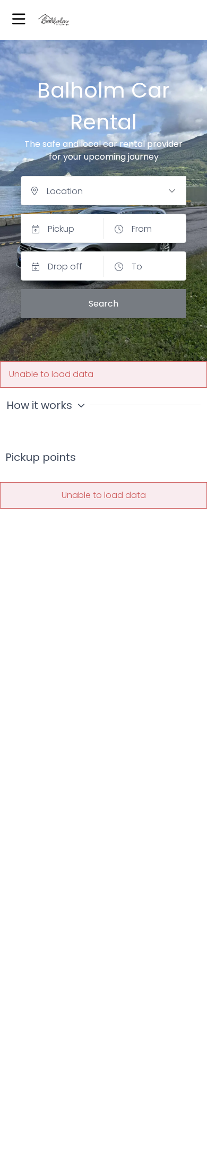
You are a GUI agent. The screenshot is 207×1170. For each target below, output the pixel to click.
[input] (103, 190)
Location (65, 191)
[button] (18, 20)
